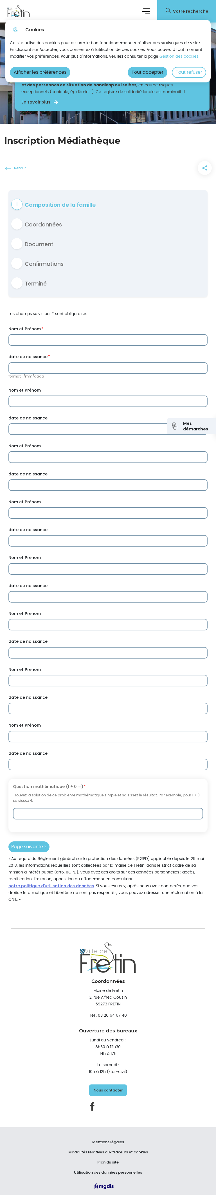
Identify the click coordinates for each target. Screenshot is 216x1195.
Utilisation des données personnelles (108, 1172)
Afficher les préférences (40, 72)
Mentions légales (108, 1142)
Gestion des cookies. (179, 56)
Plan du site (108, 1162)
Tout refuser (189, 72)
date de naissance (28, 356)
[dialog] (108, 51)
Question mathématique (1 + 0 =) (48, 786)
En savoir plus (35, 102)
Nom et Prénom (24, 329)
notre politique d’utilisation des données (51, 886)
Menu (145, 11)
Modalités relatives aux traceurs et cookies (108, 1152)
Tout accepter (147, 72)
